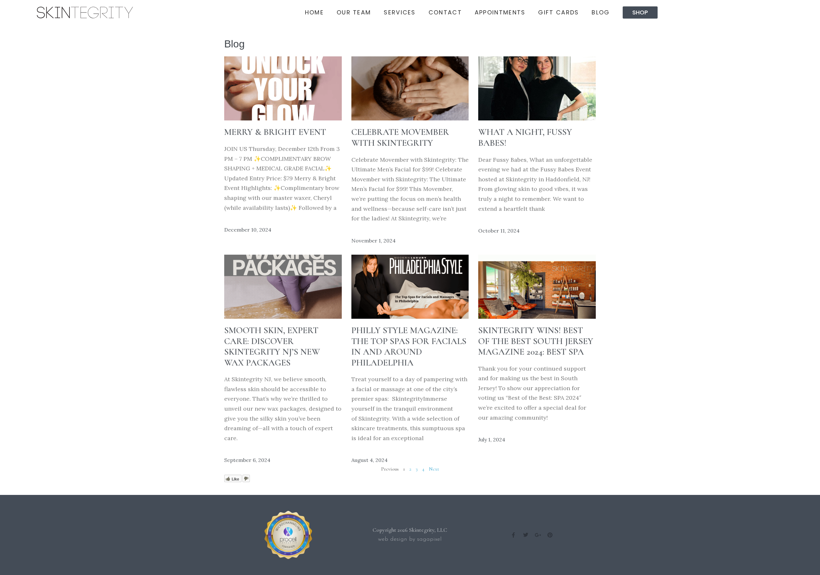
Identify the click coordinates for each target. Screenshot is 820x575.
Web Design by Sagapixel (410, 539)
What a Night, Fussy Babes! (525, 137)
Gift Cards (558, 12)
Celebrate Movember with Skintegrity (400, 137)
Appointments (500, 12)
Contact (445, 12)
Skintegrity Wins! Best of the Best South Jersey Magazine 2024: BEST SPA (535, 341)
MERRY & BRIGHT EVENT (275, 132)
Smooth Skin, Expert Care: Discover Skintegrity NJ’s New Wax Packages (272, 346)
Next (434, 469)
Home (314, 12)
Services (399, 12)
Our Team (354, 12)
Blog (601, 12)
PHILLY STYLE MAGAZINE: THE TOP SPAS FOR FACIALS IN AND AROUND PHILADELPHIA (408, 346)
